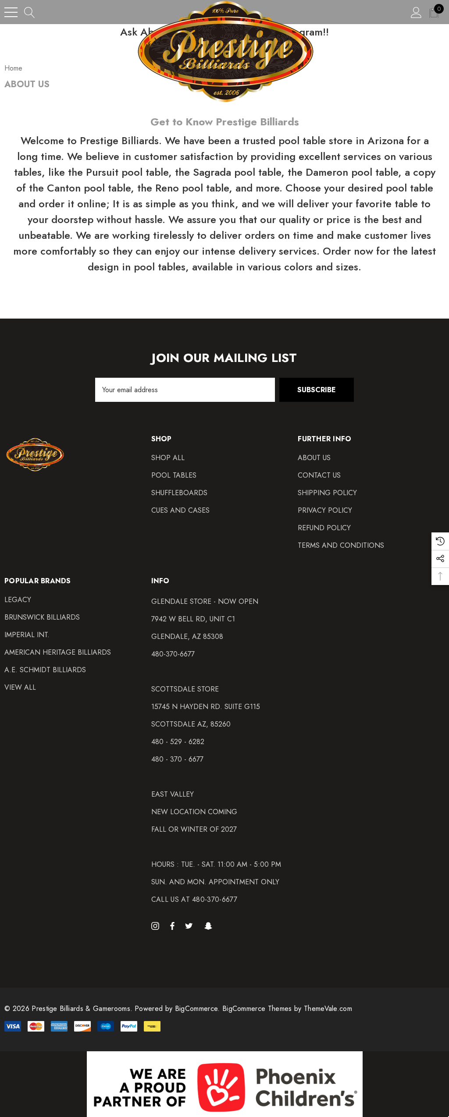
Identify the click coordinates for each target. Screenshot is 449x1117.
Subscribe (316, 390)
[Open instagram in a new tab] (156, 925)
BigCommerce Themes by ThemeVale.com (287, 1009)
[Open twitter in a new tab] (190, 925)
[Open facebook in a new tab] (172, 925)
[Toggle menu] (11, 12)
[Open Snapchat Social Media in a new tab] (209, 925)
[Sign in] (416, 12)
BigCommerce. (198, 1009)
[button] (225, 1084)
